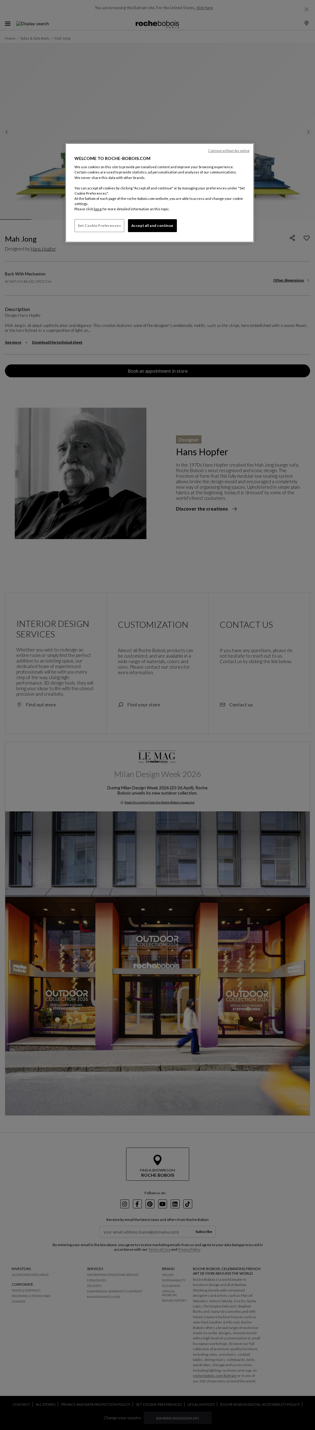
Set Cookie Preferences (99, 225)
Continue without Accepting (228, 151)
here (98, 209)
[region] (159, 193)
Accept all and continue (152, 225)
